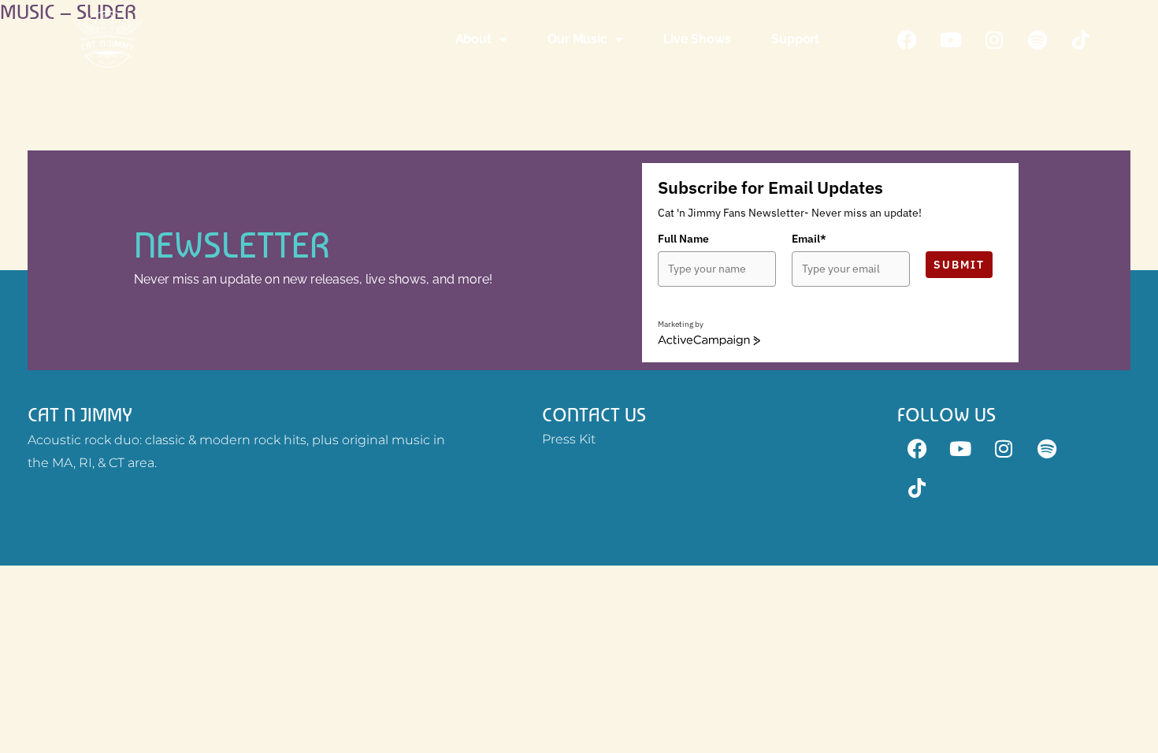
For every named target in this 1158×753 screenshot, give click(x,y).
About (473, 39)
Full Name (683, 239)
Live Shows (696, 39)
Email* (809, 239)
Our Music (577, 39)
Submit (959, 265)
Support (795, 39)
